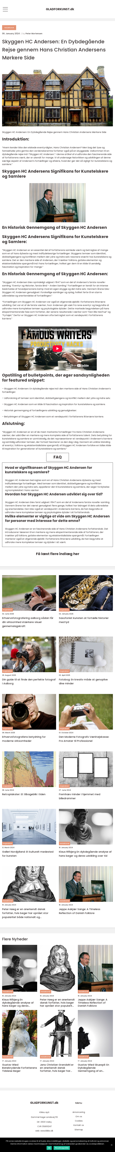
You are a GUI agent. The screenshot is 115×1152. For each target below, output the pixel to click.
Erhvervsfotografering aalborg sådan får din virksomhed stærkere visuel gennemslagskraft (27, 622)
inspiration (7, 610)
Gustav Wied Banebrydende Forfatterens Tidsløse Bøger (19, 1067)
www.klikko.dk (46, 1130)
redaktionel (9, 27)
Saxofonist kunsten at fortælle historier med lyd (84, 620)
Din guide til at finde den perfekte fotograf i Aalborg (29, 681)
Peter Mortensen (34, 34)
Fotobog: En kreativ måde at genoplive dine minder (83, 681)
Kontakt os (78, 1125)
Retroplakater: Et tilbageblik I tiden (23, 794)
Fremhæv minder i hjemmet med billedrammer (79, 796)
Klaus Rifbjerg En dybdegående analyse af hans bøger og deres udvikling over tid (85, 854)
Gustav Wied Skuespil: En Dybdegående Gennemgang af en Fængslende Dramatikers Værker (94, 1067)
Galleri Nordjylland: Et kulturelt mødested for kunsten (27, 854)
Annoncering (79, 1112)
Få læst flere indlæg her (57, 553)
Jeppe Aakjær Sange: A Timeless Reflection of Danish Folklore (79, 911)
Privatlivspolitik (61, 1148)
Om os (78, 1116)
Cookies (79, 1120)
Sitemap (79, 1129)
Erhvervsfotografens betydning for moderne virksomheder (24, 739)
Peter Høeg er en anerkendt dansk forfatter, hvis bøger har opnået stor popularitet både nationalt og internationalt (25, 913)
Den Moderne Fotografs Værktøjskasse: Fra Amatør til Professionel (84, 739)
